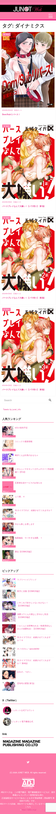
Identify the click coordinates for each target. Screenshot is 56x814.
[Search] (50, 400)
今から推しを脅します (24, 524)
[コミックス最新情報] (8, 445)
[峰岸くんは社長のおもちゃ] (8, 459)
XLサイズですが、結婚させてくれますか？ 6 (33, 512)
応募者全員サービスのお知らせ (28, 482)
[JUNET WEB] (28, 8)
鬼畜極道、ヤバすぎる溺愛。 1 (28, 537)
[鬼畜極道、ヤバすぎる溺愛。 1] (8, 542)
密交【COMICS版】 (23, 551)
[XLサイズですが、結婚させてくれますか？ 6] (8, 514)
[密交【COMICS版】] (8, 556)
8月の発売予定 (21, 427)
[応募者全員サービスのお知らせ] (8, 487)
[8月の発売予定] (8, 432)
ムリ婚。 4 (19, 496)
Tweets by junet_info (12, 409)
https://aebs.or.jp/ (29, 809)
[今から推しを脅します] (8, 528)
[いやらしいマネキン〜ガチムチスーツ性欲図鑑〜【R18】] (8, 473)
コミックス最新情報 (23, 441)
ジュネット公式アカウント (22, 710)
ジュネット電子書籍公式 (22, 721)
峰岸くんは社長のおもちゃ (26, 455)
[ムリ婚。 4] (8, 500)
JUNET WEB (23, 772)
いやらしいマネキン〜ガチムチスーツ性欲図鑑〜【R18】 (34, 470)
